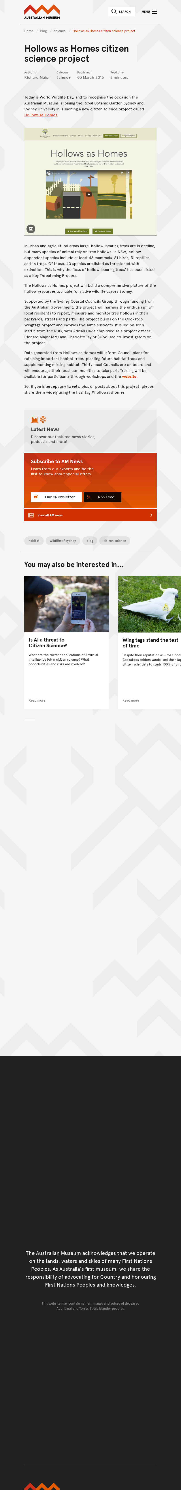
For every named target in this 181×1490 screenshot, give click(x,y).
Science (60, 30)
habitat (34, 540)
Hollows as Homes (40, 114)
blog (90, 540)
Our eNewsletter (59, 496)
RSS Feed (106, 496)
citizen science (115, 540)
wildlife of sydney (63, 540)
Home (28, 30)
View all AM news (50, 515)
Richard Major (37, 77)
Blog (44, 30)
